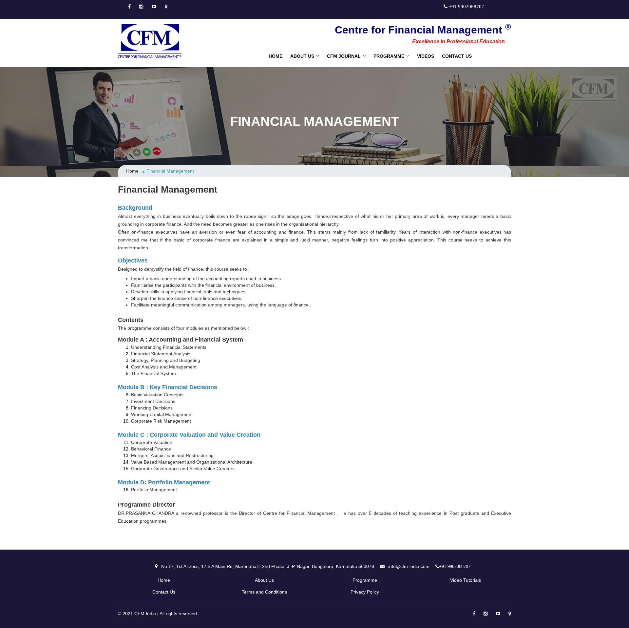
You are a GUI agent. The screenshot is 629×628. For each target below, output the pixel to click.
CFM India (145, 613)
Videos (425, 56)
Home (275, 56)
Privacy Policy (365, 592)
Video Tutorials (465, 580)
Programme (388, 56)
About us (302, 56)
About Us (264, 580)
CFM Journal (344, 56)
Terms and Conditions (264, 592)
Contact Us (457, 56)
